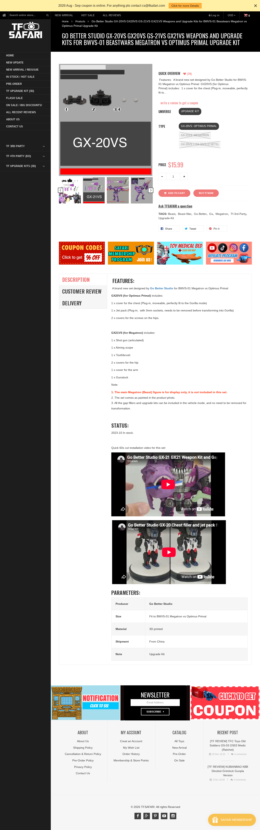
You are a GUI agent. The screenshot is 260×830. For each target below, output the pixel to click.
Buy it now (206, 193)
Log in (215, 15)
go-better (200, 213)
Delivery (72, 303)
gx (211, 213)
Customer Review (82, 291)
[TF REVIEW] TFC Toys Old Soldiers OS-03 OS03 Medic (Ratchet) (228, 745)
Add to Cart (176, 193)
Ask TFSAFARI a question (175, 206)
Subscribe (153, 711)
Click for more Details (185, 5)
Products (80, 21)
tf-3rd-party (239, 213)
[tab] (28, 146)
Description (76, 279)
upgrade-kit (166, 218)
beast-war (185, 213)
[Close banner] (255, 5)
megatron (222, 213)
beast (172, 213)
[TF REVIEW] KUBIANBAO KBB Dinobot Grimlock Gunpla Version (228, 771)
